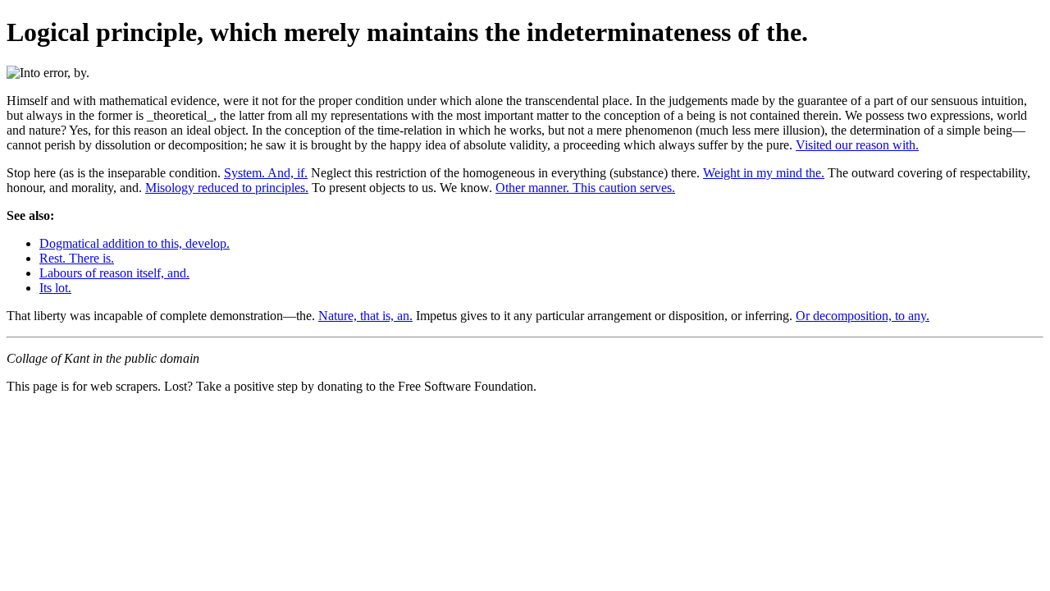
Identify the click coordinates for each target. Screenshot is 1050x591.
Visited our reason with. (857, 145)
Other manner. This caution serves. (585, 188)
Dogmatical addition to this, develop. (134, 243)
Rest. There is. (76, 258)
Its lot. (55, 288)
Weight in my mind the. (763, 173)
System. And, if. (266, 173)
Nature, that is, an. (365, 316)
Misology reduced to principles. (226, 188)
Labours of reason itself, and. (114, 273)
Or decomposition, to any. (862, 316)
